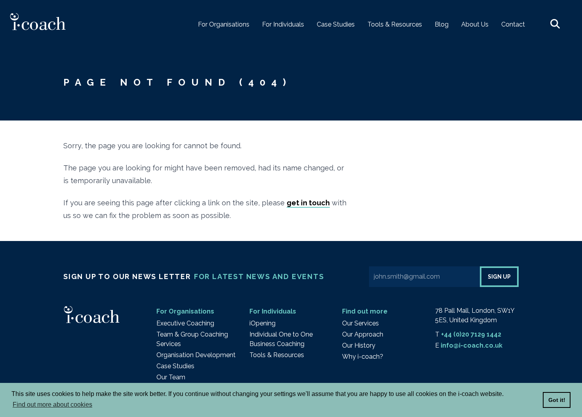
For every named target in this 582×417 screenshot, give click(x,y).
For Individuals (272, 311)
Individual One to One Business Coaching (281, 339)
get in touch (308, 203)
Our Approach (362, 334)
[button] (555, 24)
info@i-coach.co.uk (471, 345)
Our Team (170, 377)
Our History (358, 345)
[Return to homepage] (38, 21)
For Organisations (185, 311)
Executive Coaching (185, 323)
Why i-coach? (362, 356)
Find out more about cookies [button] (52, 404)
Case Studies (175, 366)
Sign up (499, 277)
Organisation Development (196, 355)
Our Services (360, 323)
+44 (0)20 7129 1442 (471, 334)
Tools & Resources (276, 355)
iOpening (262, 323)
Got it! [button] (556, 400)
